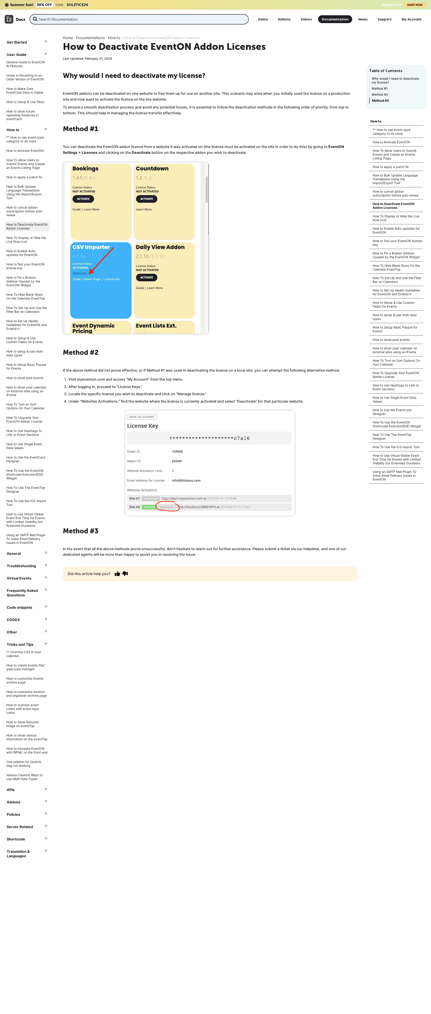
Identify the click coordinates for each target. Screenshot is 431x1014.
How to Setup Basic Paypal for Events (26, 366)
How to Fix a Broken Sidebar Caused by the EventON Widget (23, 281)
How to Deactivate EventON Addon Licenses (27, 226)
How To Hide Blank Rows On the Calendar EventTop (25, 296)
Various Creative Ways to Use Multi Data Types (24, 777)
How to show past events (24, 378)
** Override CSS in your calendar (23, 654)
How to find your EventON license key (25, 266)
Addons (284, 19)
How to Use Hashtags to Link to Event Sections (24, 432)
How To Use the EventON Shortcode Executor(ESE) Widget (25, 474)
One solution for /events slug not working (23, 763)
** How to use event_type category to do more (25, 139)
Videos (306, 19)
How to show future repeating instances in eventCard (22, 115)
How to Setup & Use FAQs (25, 102)
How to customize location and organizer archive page (26, 693)
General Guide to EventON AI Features (25, 64)
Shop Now (415, 5)
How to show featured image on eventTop (22, 724)
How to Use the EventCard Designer (25, 459)
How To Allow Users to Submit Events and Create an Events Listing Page (25, 164)
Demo (263, 19)
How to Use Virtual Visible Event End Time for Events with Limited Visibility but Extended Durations (25, 519)
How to (375, 121)
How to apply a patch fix (24, 177)
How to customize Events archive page (24, 680)
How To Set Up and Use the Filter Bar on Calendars (26, 309)
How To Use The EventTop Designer (25, 489)
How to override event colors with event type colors (22, 708)
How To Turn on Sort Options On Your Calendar (25, 406)
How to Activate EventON (25, 150)
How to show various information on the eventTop (27, 737)
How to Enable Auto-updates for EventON (21, 253)
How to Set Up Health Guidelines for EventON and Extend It (26, 325)
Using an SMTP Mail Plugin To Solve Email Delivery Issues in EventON (25, 538)
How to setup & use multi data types (24, 353)
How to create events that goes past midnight (25, 667)
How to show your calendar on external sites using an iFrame (26, 391)
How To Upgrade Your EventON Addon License (24, 419)
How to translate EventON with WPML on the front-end (27, 750)
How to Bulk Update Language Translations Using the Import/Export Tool (24, 192)
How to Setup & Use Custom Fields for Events (24, 340)
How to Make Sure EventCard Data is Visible (24, 90)
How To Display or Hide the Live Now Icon (26, 239)
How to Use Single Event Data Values (24, 446)
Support (385, 19)
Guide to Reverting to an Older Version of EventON (25, 77)
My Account (412, 19)
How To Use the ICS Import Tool (26, 503)
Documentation (335, 19)
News (363, 19)
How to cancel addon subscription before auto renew (24, 211)
